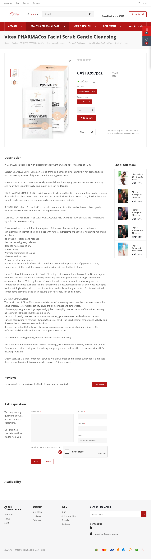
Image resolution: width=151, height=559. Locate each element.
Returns (37, 520)
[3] (84, 60)
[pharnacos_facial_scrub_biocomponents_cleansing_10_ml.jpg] (45, 101)
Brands (65, 520)
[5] (89, 60)
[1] (78, 60)
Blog (63, 511)
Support (37, 506)
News (7, 518)
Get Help (37, 511)
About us (9, 514)
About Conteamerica (12, 508)
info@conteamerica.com (107, 533)
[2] (81, 60)
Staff (6, 522)
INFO (64, 506)
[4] (87, 60)
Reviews (65, 524)
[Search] (90, 14)
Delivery (37, 515)
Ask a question (68, 515)
